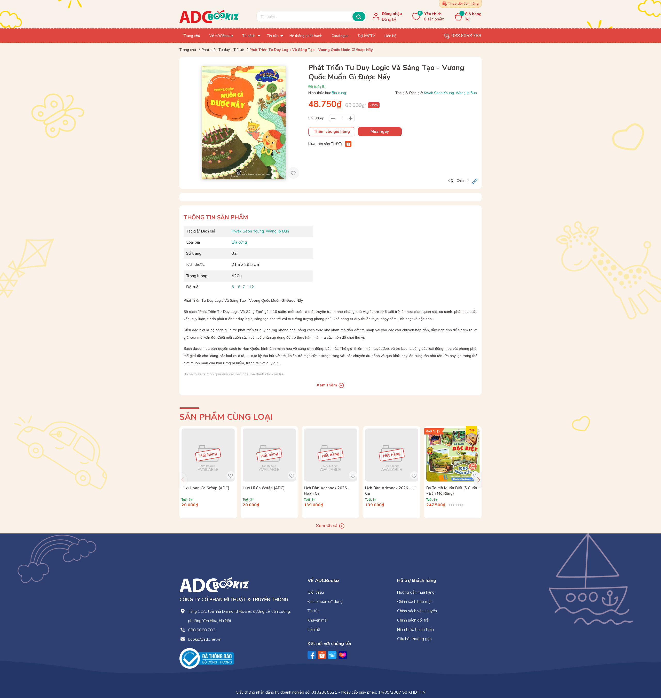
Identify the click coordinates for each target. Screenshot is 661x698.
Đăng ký (389, 19)
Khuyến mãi (317, 620)
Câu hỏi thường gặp (414, 639)
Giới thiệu (316, 592)
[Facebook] (312, 655)
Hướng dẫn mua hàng (416, 592)
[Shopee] (348, 143)
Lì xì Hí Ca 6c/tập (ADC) (264, 488)
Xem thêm (327, 385)
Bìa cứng (339, 92)
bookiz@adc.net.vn (204, 639)
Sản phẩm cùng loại (226, 417)
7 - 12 (248, 287)
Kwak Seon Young (439, 92)
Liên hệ (314, 629)
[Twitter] (332, 655)
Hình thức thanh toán (415, 629)
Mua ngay (380, 131)
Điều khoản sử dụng (325, 601)
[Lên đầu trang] (647, 672)
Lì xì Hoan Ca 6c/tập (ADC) (205, 488)
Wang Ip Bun (466, 92)
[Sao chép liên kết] (474, 181)
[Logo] (214, 584)
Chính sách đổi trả (413, 620)
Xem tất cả (327, 526)
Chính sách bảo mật (414, 601)
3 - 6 (236, 287)
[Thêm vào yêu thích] (293, 173)
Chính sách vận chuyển (417, 611)
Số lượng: (316, 118)
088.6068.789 (467, 36)
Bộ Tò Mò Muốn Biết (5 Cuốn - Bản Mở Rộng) (451, 490)
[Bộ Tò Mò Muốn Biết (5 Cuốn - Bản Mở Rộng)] (452, 455)
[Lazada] (343, 655)
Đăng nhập (392, 13)
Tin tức (314, 611)
